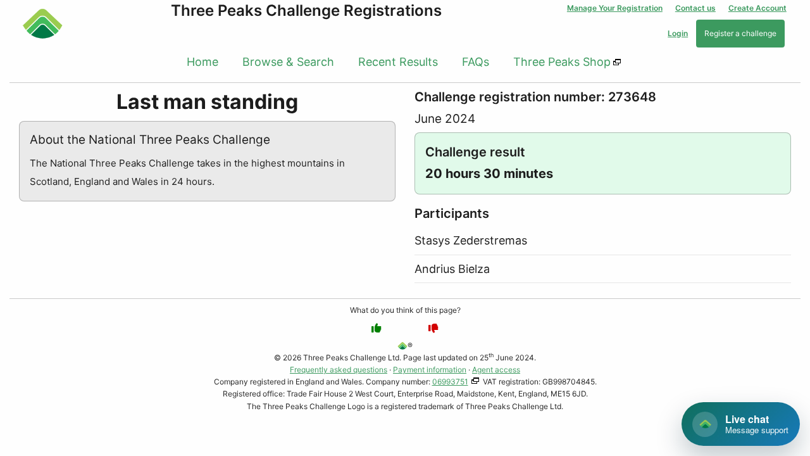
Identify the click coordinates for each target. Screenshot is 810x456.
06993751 (450, 381)
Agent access (496, 369)
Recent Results (398, 61)
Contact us (695, 8)
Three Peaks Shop (562, 61)
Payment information (429, 369)
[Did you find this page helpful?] (377, 328)
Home (202, 61)
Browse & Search (288, 61)
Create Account (757, 8)
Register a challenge (740, 33)
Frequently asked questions (338, 369)
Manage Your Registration (615, 8)
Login (678, 33)
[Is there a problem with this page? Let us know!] (433, 328)
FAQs (475, 61)
